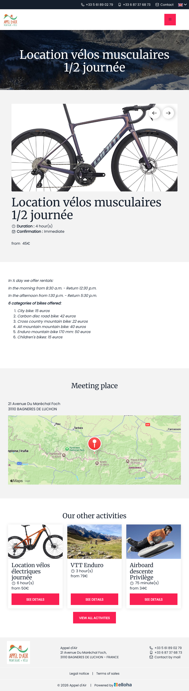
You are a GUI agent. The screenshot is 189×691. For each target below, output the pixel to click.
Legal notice (79, 673)
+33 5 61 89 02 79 (168, 648)
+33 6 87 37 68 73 (168, 652)
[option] (94, 147)
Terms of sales (107, 673)
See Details (35, 599)
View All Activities (94, 618)
